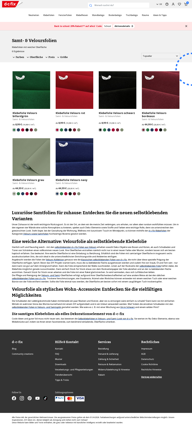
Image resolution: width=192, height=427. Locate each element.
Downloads (60, 364)
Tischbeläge (132, 15)
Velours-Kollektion (55, 259)
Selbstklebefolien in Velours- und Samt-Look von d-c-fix (105, 318)
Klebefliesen (82, 15)
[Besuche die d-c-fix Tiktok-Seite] (45, 398)
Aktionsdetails (122, 26)
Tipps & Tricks (62, 380)
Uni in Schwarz (127, 307)
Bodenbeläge (115, 15)
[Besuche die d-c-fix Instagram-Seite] (24, 398)
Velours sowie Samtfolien (36, 233)
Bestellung (103, 348)
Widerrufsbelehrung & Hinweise (114, 369)
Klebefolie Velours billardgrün (25, 114)
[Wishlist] (179, 4)
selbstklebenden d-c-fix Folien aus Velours (75, 247)
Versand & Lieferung (108, 353)
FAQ (57, 353)
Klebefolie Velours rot (70, 113)
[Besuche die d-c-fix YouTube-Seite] (39, 398)
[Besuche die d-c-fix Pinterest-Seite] (31, 398)
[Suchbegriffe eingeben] (90, 5)
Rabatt (101, 374)
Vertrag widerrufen (151, 376)
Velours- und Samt (50, 275)
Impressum (146, 348)
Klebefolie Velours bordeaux (154, 114)
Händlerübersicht (63, 374)
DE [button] (160, 4)
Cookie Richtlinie (149, 364)
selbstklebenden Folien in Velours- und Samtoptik (36, 307)
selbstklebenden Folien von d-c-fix (29, 278)
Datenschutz (147, 359)
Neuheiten (33, 15)
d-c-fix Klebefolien (158, 230)
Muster (58, 359)
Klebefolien (48, 15)
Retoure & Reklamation (109, 364)
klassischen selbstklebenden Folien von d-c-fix (104, 259)
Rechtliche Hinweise (151, 369)
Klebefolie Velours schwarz (117, 113)
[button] (186, 26)
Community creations (22, 353)
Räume (145, 15)
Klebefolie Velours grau (28, 180)
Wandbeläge (98, 15)
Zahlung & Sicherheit (108, 359)
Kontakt (59, 348)
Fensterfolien (65, 15)
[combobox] (118, 5)
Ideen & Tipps (160, 15)
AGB (143, 353)
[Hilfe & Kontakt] (166, 4)
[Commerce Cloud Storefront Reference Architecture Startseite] (8, 4)
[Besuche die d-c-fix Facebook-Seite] (16, 398)
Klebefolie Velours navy (71, 180)
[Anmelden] (173, 4)
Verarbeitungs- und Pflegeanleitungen (74, 369)
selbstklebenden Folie (150, 265)
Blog (14, 348)
